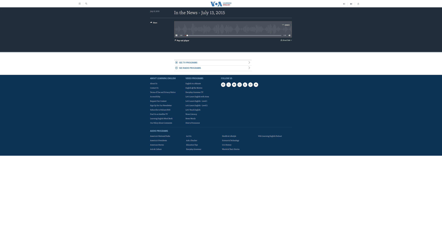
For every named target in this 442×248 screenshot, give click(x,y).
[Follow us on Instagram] (239, 85)
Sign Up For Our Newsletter (161, 106)
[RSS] (245, 85)
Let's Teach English (193, 110)
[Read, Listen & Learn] (358, 4)
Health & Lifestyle (229, 136)
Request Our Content (158, 101)
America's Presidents (158, 141)
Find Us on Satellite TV (159, 114)
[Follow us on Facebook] (223, 85)
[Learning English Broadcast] (344, 4)
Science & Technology (230, 141)
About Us (153, 84)
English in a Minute (193, 84)
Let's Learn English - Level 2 (196, 106)
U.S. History (226, 145)
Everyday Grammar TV (194, 92)
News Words (191, 119)
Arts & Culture (156, 149)
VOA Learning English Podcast (270, 136)
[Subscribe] (256, 85)
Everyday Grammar (193, 149)
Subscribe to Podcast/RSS (160, 110)
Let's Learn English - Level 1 (196, 101)
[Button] (153, 23)
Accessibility (155, 97)
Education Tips (192, 145)
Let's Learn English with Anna (197, 97)
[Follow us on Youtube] (234, 85)
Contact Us (154, 88)
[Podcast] (250, 85)
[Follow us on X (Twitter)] (228, 85)
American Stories (157, 145)
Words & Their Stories (231, 149)
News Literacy (191, 114)
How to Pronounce (193, 123)
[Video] (351, 4)
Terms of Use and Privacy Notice (163, 92)
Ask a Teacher (191, 141)
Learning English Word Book (161, 119)
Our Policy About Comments (161, 123)
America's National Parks (160, 136)
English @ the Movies (194, 88)
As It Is (188, 136)
